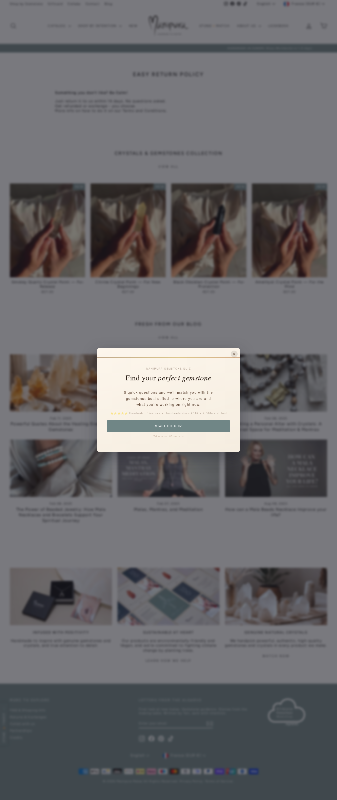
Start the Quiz (168, 426)
